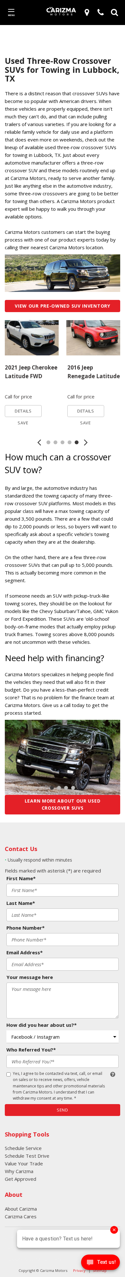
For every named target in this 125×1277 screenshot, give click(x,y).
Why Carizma (19, 1171)
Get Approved (20, 1179)
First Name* (21, 878)
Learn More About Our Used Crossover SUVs (63, 804)
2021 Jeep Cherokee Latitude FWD (31, 372)
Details (23, 411)
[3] (88, 12)
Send (62, 1110)
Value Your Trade (24, 1163)
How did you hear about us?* (41, 1025)
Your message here (29, 977)
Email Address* (24, 952)
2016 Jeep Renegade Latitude (93, 372)
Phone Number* (25, 927)
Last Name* (20, 903)
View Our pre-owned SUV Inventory (62, 306)
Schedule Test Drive (27, 1156)
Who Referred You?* (31, 1049)
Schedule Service (23, 1148)
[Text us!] (100, 1264)
